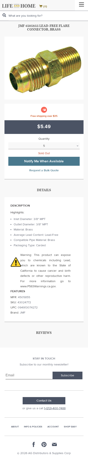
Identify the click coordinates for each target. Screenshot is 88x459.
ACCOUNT (53, 426)
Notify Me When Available (44, 161)
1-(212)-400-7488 (55, 408)
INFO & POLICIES (33, 426)
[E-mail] (54, 444)
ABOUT (15, 426)
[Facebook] (34, 444)
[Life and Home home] (18, 6)
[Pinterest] (44, 444)
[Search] (4, 15)
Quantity (44, 138)
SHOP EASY (70, 426)
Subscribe (67, 375)
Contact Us (44, 401)
